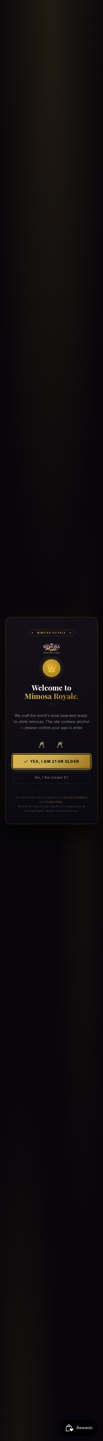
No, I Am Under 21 (51, 777)
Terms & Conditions (75, 797)
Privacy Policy (54, 801)
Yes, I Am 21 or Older (54, 761)
